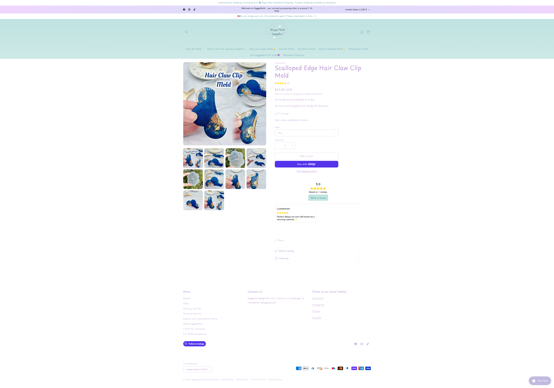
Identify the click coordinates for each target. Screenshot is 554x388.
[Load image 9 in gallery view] (193, 200)
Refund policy (227, 379)
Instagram (318, 304)
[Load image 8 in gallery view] (256, 179)
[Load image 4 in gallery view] (256, 158)
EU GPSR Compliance (194, 334)
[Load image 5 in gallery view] (193, 179)
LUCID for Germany (194, 328)
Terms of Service (192, 313)
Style (277, 127)
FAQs (186, 303)
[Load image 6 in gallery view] (214, 179)
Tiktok (316, 311)
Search (187, 298)
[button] (186, 32)
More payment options (307, 171)
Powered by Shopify (210, 379)
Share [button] (281, 240)
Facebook (317, 298)
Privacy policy (242, 379)
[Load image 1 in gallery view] (193, 158)
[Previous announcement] (184, 16)
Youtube (316, 317)
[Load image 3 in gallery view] (235, 158)
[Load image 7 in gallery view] (235, 179)
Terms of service (258, 379)
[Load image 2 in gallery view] (214, 158)
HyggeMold (196, 379)
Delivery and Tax (192, 308)
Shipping (297, 93)
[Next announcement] (370, 16)
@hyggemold (268, 302)
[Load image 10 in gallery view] (214, 200)
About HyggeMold (192, 323)
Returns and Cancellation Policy (200, 318)
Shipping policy (274, 379)
